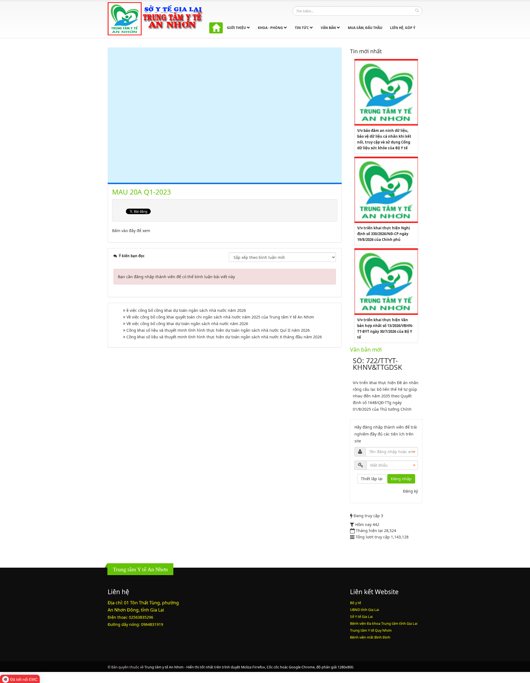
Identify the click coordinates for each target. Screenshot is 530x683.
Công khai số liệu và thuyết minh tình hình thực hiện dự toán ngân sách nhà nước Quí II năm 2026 (218, 330)
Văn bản (329, 27)
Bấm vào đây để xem (131, 230)
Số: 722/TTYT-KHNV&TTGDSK (377, 364)
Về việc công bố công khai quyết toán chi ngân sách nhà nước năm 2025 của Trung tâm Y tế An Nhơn (220, 317)
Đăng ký (410, 491)
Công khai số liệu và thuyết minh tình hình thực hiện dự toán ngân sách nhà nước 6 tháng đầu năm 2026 (224, 336)
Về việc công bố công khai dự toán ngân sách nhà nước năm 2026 (187, 323)
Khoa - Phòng (271, 27)
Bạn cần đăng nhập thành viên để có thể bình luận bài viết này (176, 276)
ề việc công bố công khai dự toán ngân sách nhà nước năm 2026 (186, 310)
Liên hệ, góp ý (402, 27)
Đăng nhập (401, 478)
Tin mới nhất (366, 51)
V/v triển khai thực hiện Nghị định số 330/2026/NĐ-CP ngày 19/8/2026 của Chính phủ (383, 233)
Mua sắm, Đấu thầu (365, 27)
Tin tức (302, 27)
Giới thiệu (237, 27)
